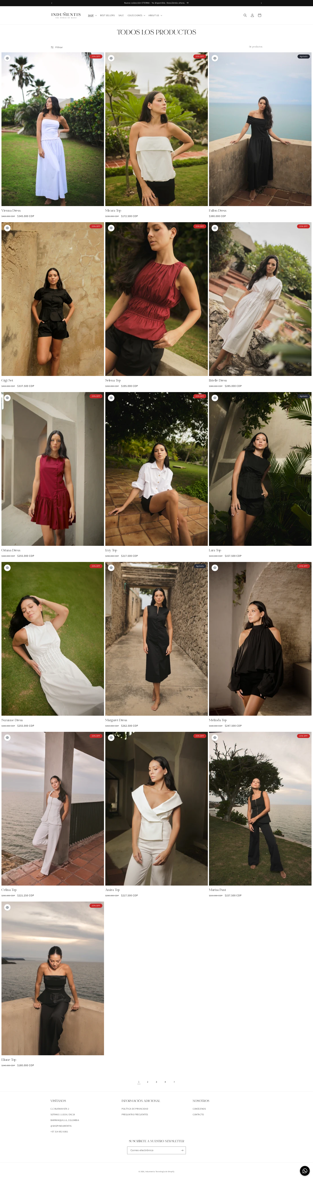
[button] (92, 15)
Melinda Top (218, 720)
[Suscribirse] (182, 1150)
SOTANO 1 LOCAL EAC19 (63, 1114)
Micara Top (113, 211)
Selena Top (113, 380)
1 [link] (139, 1081)
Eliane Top (8, 1060)
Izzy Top (111, 550)
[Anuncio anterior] (51, 3)
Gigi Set (7, 380)
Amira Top (112, 890)
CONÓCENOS (199, 1108)
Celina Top (9, 890)
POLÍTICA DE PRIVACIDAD (135, 1108)
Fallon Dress (217, 211)
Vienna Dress (11, 211)
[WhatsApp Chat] (305, 1171)
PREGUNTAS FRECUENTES (135, 1114)
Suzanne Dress (12, 720)
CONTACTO (198, 1114)
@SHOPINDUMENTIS (61, 1125)
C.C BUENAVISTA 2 (60, 1108)
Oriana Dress (10, 550)
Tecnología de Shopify (165, 1171)
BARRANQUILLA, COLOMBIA (65, 1120)
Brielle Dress (218, 380)
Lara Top (215, 550)
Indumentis (150, 1171)
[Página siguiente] (174, 1081)
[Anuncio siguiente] (261, 3)
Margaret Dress (116, 720)
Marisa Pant (217, 890)
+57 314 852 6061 (59, 1131)
